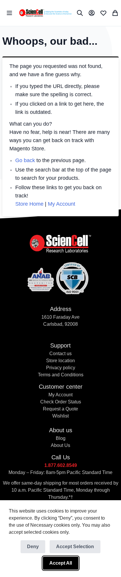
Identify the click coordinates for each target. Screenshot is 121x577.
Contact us (60, 353)
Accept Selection (75, 546)
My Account (61, 204)
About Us (60, 445)
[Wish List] (103, 12)
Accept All (60, 563)
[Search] (79, 12)
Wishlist (60, 415)
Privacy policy (60, 367)
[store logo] (45, 13)
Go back (25, 160)
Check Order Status (60, 401)
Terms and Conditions (60, 374)
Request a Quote (60, 408)
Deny (33, 546)
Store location (60, 360)
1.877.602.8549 (60, 465)
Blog (60, 438)
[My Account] (91, 12)
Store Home (29, 204)
